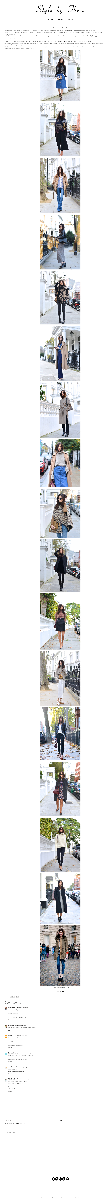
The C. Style (11, 1079)
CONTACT (60, 19)
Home (60, 1120)
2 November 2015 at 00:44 (22, 1079)
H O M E (50, 19)
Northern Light (71, 31)
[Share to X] (14, 997)
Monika (10, 1025)
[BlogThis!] (13, 997)
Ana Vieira (11, 1067)
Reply (10, 1020)
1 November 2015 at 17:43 (19, 1025)
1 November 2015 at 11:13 (22, 1008)
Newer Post (8, 1120)
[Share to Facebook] (16, 997)
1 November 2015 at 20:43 (21, 1036)
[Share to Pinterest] (18, 997)
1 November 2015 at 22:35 (24, 1053)
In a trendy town (13, 1053)
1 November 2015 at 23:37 (21, 1067)
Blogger (77, 1198)
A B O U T (70, 19)
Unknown (11, 1036)
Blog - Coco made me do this (16, 1071)
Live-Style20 (12, 1008)
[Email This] (11, 997)
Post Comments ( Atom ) (19, 1123)
